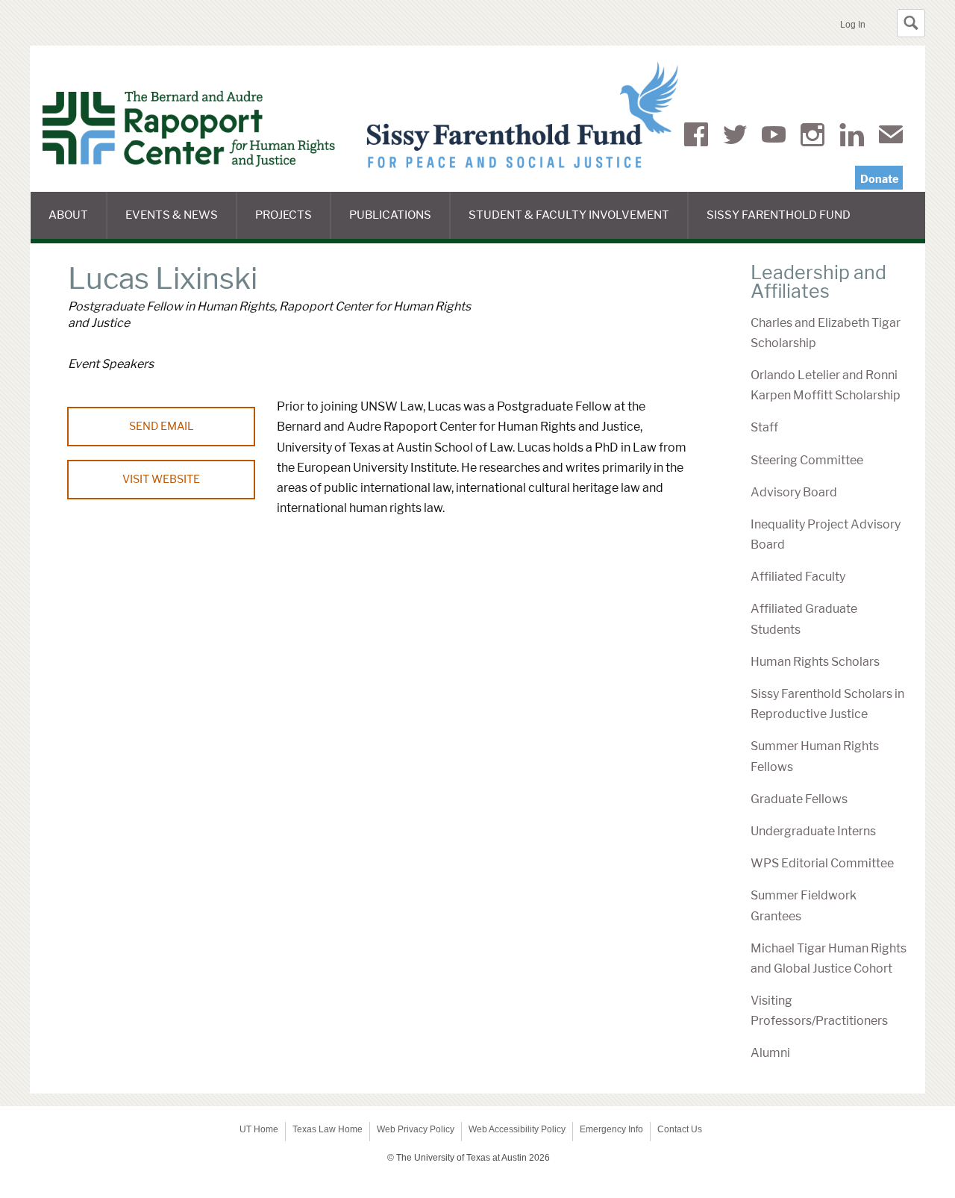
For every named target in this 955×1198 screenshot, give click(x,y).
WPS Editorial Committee (822, 863)
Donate (879, 179)
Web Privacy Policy (415, 1129)
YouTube (774, 137)
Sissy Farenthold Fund (787, 223)
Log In (852, 24)
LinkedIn (851, 137)
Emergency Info (611, 1129)
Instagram (812, 137)
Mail (891, 137)
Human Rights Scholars (815, 662)
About (77, 223)
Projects (293, 223)
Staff (764, 427)
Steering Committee (807, 460)
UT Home (258, 1129)
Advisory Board (794, 492)
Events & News (181, 223)
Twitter (735, 137)
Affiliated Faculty (798, 577)
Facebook (696, 137)
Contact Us (679, 1129)
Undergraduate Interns (813, 831)
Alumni (770, 1053)
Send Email (161, 426)
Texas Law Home (327, 1129)
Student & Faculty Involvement (579, 223)
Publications (400, 223)
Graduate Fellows (799, 799)
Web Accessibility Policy (517, 1129)
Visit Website (161, 479)
